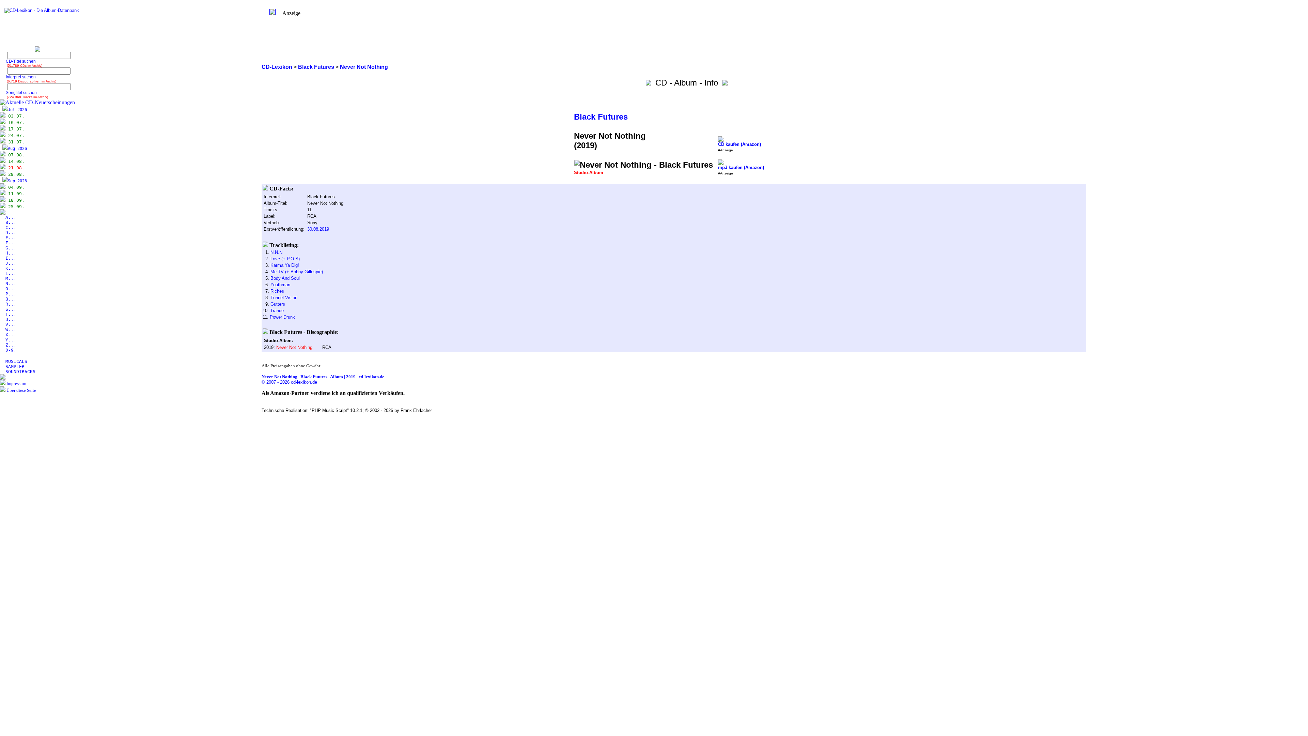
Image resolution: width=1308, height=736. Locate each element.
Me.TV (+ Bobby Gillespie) (296, 271)
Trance (277, 310)
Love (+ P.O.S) (285, 258)
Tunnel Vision (283, 297)
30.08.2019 (318, 229)
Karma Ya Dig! (284, 265)
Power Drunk (282, 317)
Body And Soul (285, 278)
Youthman (280, 284)
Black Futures (601, 116)
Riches (277, 291)
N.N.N (276, 252)
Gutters (277, 304)
